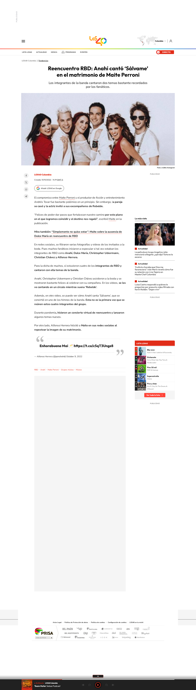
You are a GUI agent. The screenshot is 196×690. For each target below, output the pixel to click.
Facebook (26, 175)
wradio (93, 632)
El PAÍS (68, 629)
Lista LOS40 (27, 52)
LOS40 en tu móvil (136, 622)
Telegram (26, 196)
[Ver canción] (141, 351)
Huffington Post (71, 632)
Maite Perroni (67, 197)
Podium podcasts (92, 636)
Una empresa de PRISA (43, 631)
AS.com (127, 629)
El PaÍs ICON (103, 636)
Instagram (93, 604)
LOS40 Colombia (98, 41)
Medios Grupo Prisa (43, 637)
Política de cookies (98, 622)
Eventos (83, 52)
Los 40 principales (80, 629)
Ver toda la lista (153, 395)
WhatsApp (26, 189)
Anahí (42, 369)
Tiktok (87, 604)
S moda (115, 636)
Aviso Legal (57, 622)
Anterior (83, 685)
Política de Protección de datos (76, 622)
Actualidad (41, 52)
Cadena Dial (114, 632)
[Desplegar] (98, 676)
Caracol (145, 629)
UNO (85, 632)
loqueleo (127, 636)
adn (135, 629)
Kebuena (143, 632)
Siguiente (113, 685)
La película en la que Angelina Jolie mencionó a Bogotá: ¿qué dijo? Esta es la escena (154, 254)
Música (54, 52)
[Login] (171, 41)
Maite (112, 219)
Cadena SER (118, 629)
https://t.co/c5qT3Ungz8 (93, 346)
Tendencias (43, 61)
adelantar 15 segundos (106, 685)
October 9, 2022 (74, 356)
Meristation (139, 636)
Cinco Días (104, 632)
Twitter (26, 182)
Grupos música (67, 369)
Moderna (79, 636)
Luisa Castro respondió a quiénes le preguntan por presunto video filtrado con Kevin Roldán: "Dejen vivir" (154, 287)
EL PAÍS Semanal (123, 632)
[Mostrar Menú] (25, 41)
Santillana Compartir (107, 629)
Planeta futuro (133, 632)
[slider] (98, 679)
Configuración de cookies (117, 622)
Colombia (159, 41)
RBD (36, 369)
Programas (70, 52)
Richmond (66, 636)
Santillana (92, 629)
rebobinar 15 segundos (89, 685)
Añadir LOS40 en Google (51, 188)
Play (98, 685)
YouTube (98, 604)
